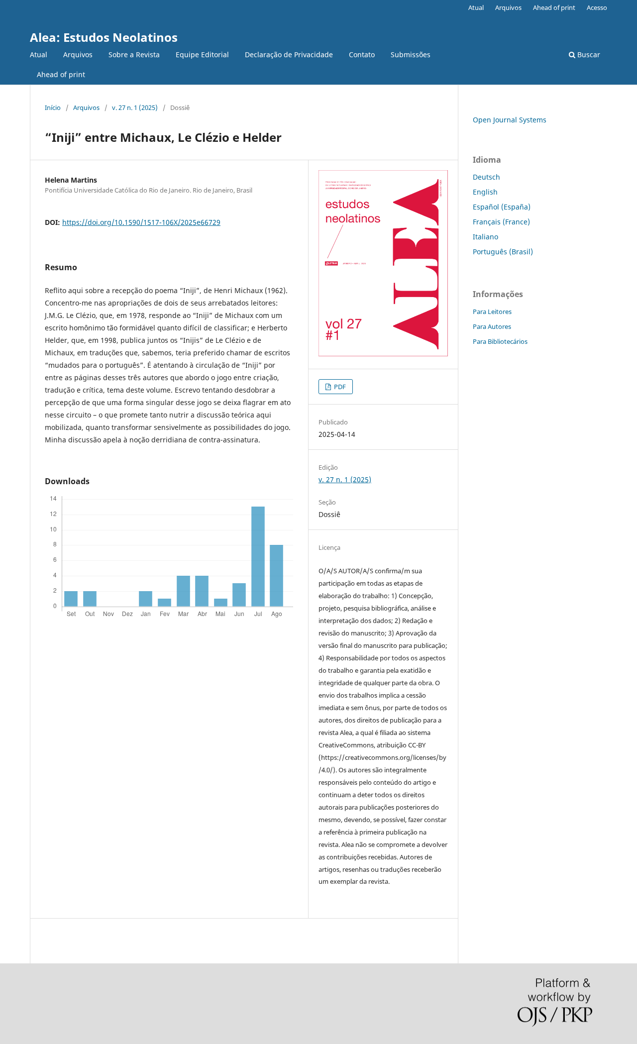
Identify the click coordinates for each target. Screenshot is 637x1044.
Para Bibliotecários (500, 341)
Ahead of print (61, 74)
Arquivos (78, 54)
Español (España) (502, 206)
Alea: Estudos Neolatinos (104, 37)
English (485, 192)
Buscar (587, 54)
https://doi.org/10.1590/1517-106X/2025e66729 (141, 222)
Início (53, 107)
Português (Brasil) (503, 251)
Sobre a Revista (134, 54)
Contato (362, 54)
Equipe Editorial (202, 54)
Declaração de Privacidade (289, 54)
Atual (38, 54)
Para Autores (492, 326)
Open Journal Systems (509, 119)
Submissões (410, 54)
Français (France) (501, 221)
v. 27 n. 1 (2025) (135, 107)
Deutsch (486, 177)
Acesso (597, 7)
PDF (339, 386)
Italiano (485, 236)
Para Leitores (492, 311)
